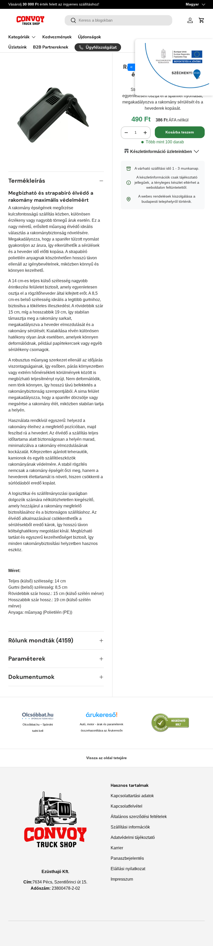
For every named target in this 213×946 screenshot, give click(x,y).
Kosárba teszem (179, 132)
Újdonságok (89, 37)
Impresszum (122, 879)
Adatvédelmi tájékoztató (133, 837)
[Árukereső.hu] (101, 716)
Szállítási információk (130, 827)
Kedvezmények (57, 37)
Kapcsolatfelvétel (126, 806)
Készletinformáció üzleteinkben (161, 151)
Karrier (117, 848)
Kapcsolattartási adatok (132, 796)
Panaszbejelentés (127, 858)
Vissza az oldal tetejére (106, 758)
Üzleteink (17, 47)
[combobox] (118, 20)
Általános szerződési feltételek (139, 816)
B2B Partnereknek (50, 47)
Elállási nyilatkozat (128, 869)
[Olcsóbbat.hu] (37, 716)
